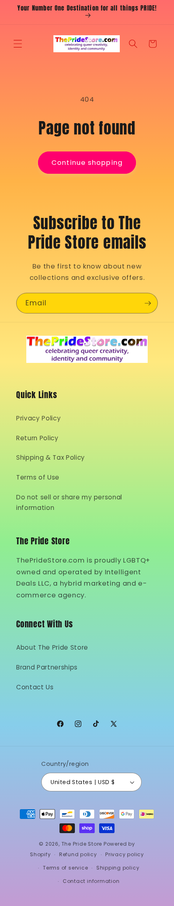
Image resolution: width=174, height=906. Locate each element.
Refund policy (78, 854)
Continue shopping (87, 162)
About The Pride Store (52, 647)
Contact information (91, 881)
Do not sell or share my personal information (69, 502)
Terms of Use (37, 477)
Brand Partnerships (47, 667)
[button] (18, 43)
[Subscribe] (147, 303)
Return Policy (37, 438)
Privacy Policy (38, 418)
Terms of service (65, 867)
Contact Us (35, 687)
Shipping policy (118, 867)
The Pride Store (82, 843)
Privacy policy (124, 854)
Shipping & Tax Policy (50, 457)
